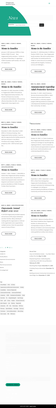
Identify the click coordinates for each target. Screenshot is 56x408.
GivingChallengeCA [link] (12, 297)
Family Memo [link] (16, 43)
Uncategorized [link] (7, 124)
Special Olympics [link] (9, 308)
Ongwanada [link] (18, 303)
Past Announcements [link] (6, 265)
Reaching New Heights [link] (36, 265)
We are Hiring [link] (20, 311)
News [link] (3, 45)
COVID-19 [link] (2, 254)
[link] (11, 3)
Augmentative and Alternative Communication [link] (10, 287)
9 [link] (5, 247)
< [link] (0, 247)
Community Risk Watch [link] (16, 292)
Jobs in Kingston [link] (4, 303)
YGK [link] (8, 313)
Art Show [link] (13, 284)
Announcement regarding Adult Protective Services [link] (42, 88)
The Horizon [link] (3, 311)
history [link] (8, 300)
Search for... (11, 24)
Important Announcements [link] (7, 259)
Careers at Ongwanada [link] (11, 290)
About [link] (7, 363)
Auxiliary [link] (22, 287)
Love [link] (9, 303)
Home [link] (7, 361)
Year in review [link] (3, 313)
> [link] (11, 247)
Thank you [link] (21, 308)
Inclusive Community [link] (20, 300)
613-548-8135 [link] (12, 347)
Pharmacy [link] (2, 308)
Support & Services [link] (11, 365)
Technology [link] (16, 308)
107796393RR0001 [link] (27, 378)
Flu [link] (6, 297)
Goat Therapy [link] (20, 297)
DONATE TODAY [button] (13, 384)
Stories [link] (2, 267)
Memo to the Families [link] (11, 86)
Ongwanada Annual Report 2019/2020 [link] (10, 209)
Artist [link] (9, 284)
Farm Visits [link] (3, 297)
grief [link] (5, 300)
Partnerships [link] (15, 305)
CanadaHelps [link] (3, 290)
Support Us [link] (9, 370)
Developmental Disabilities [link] (15, 295)
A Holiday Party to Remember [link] (38, 268)
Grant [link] (2, 300)
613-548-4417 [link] (13, 345)
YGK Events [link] (12, 313)
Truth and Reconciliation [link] (11, 311)
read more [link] (8, 69)
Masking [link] (13, 303)
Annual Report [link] (3, 284)
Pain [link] (10, 305)
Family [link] (23, 295)
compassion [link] (3, 295)
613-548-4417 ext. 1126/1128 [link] (24, 351)
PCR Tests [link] (21, 305)
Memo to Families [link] (9, 48)
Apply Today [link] (33, 406)
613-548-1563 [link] (17, 353)
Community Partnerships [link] (5, 292)
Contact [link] (8, 372)
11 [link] (10, 247)
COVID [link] (8, 295)
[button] (49, 4)
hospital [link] (13, 300)
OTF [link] (7, 305)
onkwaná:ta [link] (3, 305)
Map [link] (7, 338)
